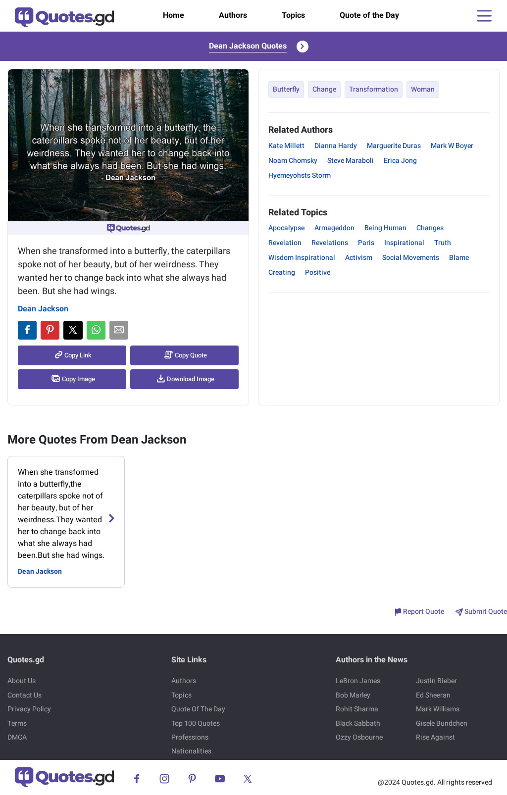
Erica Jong (400, 160)
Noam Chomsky (292, 160)
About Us (21, 681)
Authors (233, 15)
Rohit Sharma (357, 709)
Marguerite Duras (394, 146)
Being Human (385, 228)
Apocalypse (286, 228)
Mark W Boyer (452, 146)
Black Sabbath (358, 723)
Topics (293, 15)
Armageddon (334, 228)
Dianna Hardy (335, 146)
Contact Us (24, 695)
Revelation (285, 243)
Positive (317, 272)
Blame (459, 257)
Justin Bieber (436, 681)
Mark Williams (437, 709)
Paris (366, 243)
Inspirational (404, 243)
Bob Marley (353, 695)
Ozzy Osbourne (359, 737)
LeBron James (358, 681)
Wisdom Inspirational (301, 257)
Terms (17, 723)
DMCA (17, 737)
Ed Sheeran (433, 695)
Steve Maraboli (350, 160)
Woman (423, 89)
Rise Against (435, 737)
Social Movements (410, 257)
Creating (281, 272)
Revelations (329, 243)
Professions (189, 737)
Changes (430, 228)
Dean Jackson (43, 309)
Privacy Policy (29, 709)
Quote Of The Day (198, 709)
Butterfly (286, 89)
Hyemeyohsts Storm (299, 175)
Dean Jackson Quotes (248, 46)
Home (173, 15)
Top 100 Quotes (195, 723)
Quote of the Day (369, 15)
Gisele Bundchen (441, 723)
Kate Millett (286, 146)
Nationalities (191, 751)
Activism (358, 257)
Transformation (373, 89)
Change (324, 89)
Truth (442, 243)
